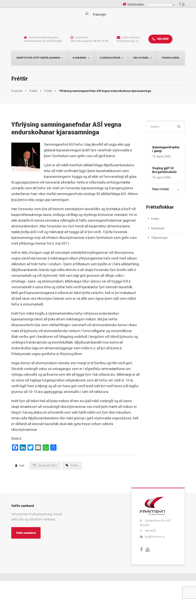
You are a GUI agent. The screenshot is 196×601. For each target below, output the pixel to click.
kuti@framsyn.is (155, 536)
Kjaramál (80, 57)
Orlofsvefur (135, 4)
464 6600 (162, 38)
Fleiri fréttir (160, 189)
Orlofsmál (141, 57)
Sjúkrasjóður (110, 57)
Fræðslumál (171, 57)
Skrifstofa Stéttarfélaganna (38, 57)
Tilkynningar (159, 237)
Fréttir (74, 465)
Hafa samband (26, 533)
